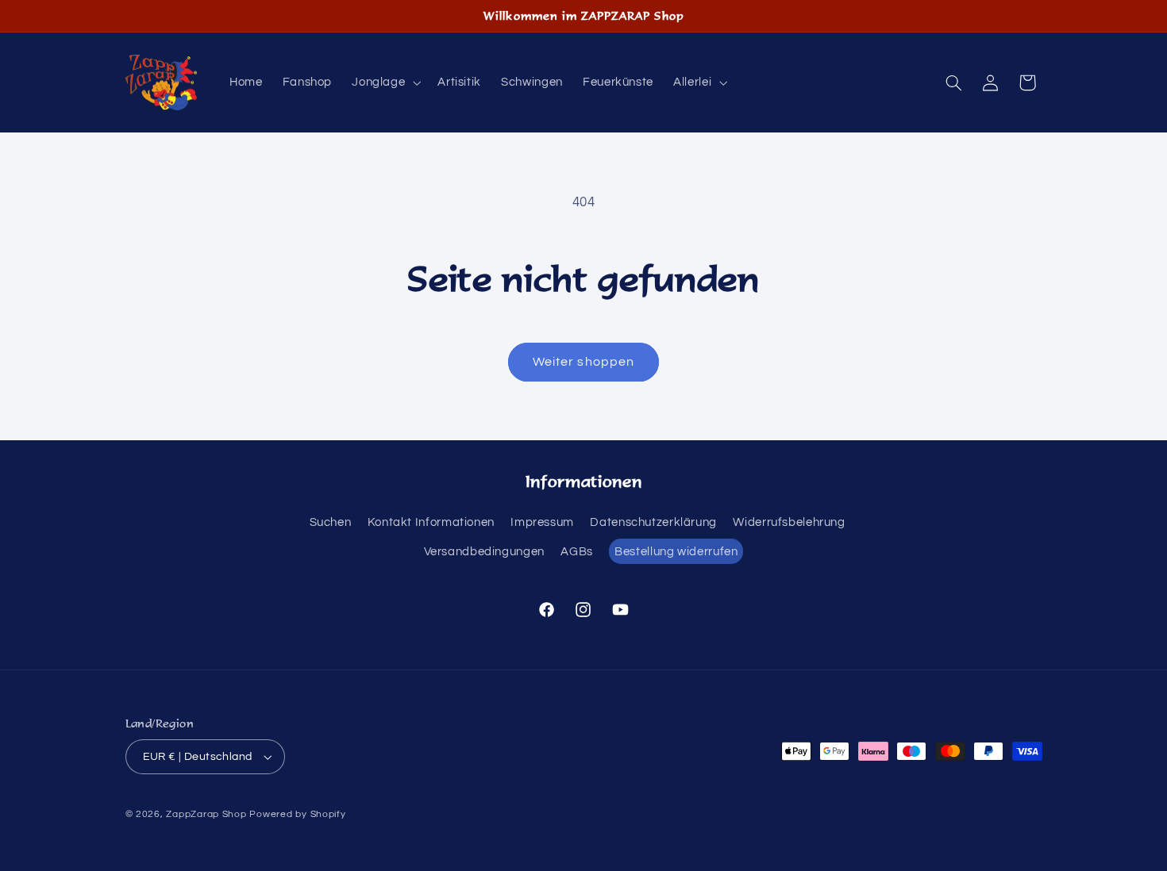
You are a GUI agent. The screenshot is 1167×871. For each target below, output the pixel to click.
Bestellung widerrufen (676, 552)
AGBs (576, 552)
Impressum (542, 522)
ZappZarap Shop (206, 814)
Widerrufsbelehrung (789, 522)
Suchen (331, 522)
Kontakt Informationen (431, 522)
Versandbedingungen (484, 552)
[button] (385, 82)
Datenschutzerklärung (653, 522)
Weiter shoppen (583, 361)
